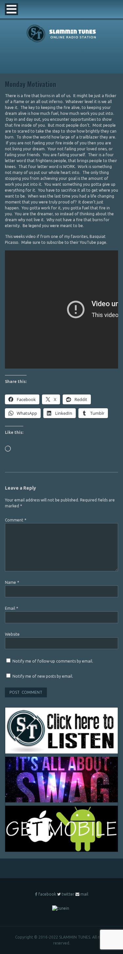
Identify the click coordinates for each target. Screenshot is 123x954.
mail (84, 894)
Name (12, 582)
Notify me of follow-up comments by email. (52, 661)
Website (12, 634)
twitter (68, 894)
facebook (47, 894)
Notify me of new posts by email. (42, 676)
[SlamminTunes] (61, 41)
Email (11, 608)
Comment (15, 520)
